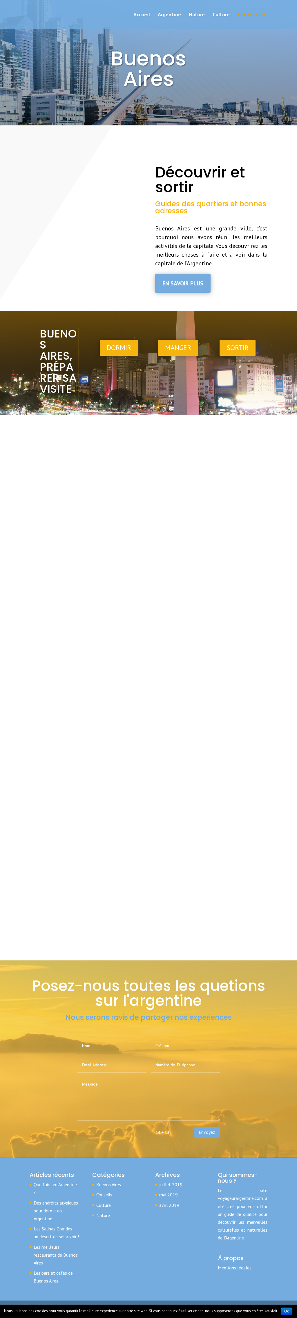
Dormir (119, 347)
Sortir (238, 347)
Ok (286, 1311)
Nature (197, 15)
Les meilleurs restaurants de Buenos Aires (56, 1255)
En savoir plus (182, 283)
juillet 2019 (170, 1184)
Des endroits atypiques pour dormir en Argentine (56, 1210)
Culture (221, 15)
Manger (178, 347)
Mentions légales (234, 1268)
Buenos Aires (252, 15)
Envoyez (207, 1132)
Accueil (141, 15)
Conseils (104, 1195)
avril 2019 (169, 1205)
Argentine (169, 15)
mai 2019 (168, 1195)
